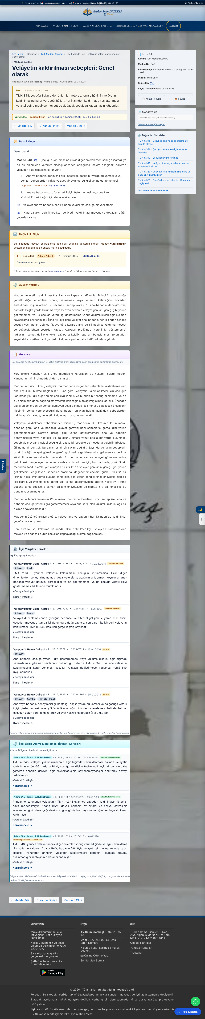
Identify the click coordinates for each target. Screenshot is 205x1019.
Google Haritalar (140, 942)
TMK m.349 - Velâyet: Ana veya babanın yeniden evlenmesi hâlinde (164, 165)
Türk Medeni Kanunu (51, 54)
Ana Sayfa (42, 26)
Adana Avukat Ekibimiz (97, 26)
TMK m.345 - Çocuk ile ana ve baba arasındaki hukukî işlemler (163, 142)
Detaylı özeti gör (24, 591)
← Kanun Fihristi (49, 125)
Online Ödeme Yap (96, 955)
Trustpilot (136, 952)
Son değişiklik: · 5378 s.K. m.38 (73, 117)
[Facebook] (97, 3)
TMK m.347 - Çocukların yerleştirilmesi (158, 157)
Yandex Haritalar (141, 947)
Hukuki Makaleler (151, 26)
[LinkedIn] (105, 3)
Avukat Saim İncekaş (66, 26)
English (199, 3)
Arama (96, 3)
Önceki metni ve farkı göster (31, 262)
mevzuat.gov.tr (58, 271)
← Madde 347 (23, 125)
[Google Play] (117, 3)
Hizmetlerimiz (125, 26)
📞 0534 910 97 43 (31, 3)
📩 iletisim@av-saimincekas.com (56, 3)
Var (152, 83)
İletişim (173, 26)
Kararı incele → (23, 596)
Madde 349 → (76, 125)
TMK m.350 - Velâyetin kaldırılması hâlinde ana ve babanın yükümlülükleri (164, 173)
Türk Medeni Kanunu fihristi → (153, 190)
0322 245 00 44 (98, 939)
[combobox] (165, 117)
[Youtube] (109, 3)
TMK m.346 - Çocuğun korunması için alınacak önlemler (162, 151)
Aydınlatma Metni (82, 1014)
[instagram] (113, 3)
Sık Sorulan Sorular (93, 960)
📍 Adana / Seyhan (81, 3)
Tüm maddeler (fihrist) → (151, 124)
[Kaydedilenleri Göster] (202, 519)
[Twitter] (101, 3)
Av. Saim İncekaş (33, 81)
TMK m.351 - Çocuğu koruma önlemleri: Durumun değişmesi (164, 182)
